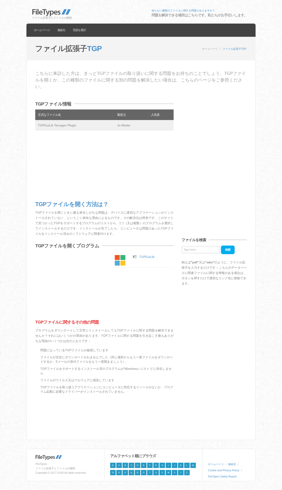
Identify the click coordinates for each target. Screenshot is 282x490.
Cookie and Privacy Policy (223, 470)
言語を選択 (79, 30)
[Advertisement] (104, 166)
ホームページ (42, 30)
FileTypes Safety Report (222, 476)
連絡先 (61, 30)
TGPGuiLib (146, 257)
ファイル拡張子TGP (234, 48)
